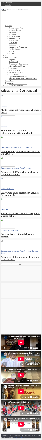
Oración (4, 230)
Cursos (11, 51)
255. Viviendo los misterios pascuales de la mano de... (20, 194)
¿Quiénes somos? (11, 68)
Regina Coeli (13, 62)
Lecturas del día (15, 30)
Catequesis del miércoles (18, 64)
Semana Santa (14, 36)
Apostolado (9, 81)
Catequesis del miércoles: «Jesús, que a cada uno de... (21, 258)
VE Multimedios (19, 437)
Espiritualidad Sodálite (18, 77)
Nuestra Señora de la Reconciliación (23, 79)
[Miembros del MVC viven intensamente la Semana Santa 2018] (8, 124)
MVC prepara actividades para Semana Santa (21, 111)
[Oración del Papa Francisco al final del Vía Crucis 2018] (8, 145)
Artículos (12, 45)
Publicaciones (14, 49)
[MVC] (3, 10)
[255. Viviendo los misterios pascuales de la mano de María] (8, 187)
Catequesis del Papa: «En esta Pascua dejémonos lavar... (19, 173)
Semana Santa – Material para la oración (17, 235)
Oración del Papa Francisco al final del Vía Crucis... (20, 152)
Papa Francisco (11, 58)
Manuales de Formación (18, 47)
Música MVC (13, 41)
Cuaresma (12, 34)
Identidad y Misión (16, 72)
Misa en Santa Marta (17, 66)
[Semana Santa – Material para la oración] (8, 228)
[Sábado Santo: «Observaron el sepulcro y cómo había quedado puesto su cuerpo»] (8, 207)
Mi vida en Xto (14, 38)
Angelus (12, 60)
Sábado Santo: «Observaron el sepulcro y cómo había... (20, 214)
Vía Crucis (28, 147)
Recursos (8, 26)
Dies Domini (13, 32)
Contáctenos (9, 83)
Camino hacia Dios (16, 28)
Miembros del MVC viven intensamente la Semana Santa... (18, 131)
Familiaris (13, 43)
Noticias (8, 55)
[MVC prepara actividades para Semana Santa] (8, 104)
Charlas (11, 53)
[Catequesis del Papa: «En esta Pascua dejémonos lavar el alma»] (8, 166)
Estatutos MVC (14, 74)
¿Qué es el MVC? (15, 70)
